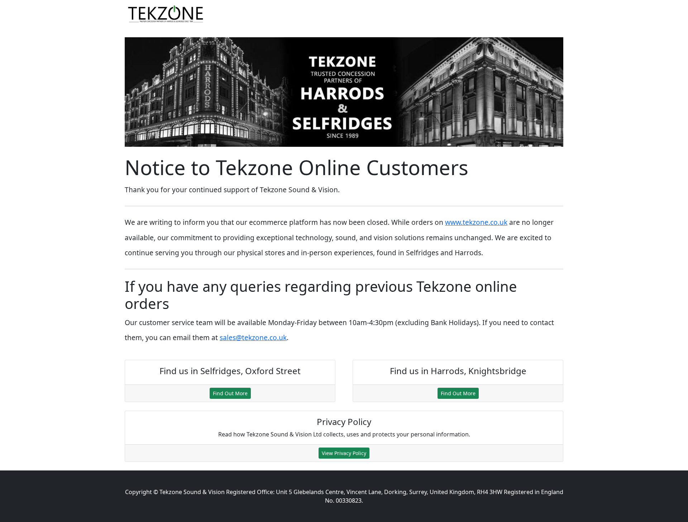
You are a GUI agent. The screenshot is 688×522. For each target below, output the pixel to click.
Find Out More (230, 393)
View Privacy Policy (344, 453)
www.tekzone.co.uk (476, 222)
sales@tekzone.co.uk (253, 337)
